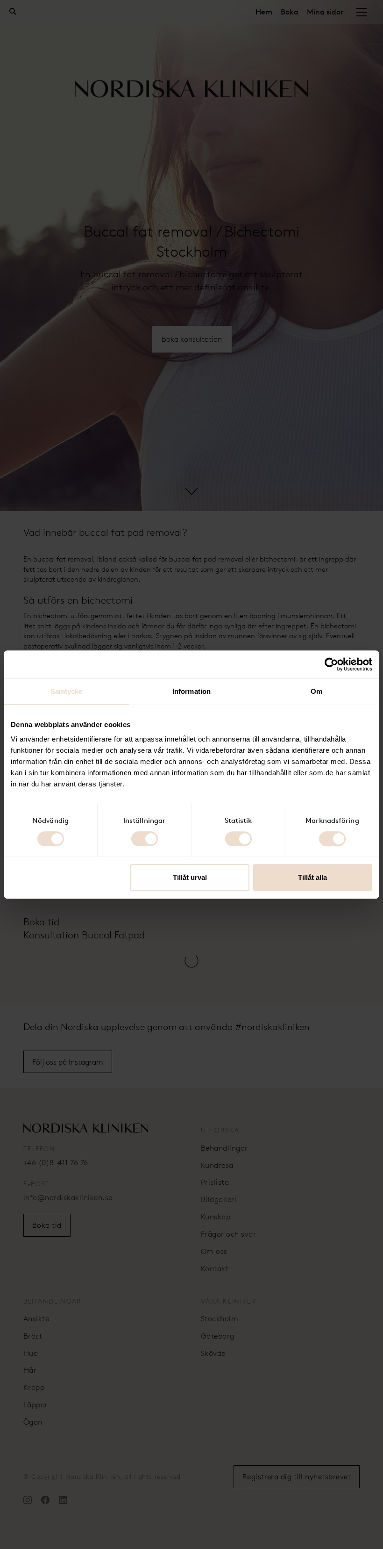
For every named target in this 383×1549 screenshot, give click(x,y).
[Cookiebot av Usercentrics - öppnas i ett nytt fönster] (331, 664)
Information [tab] (191, 691)
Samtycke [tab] (66, 691)
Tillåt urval (190, 877)
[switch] (144, 838)
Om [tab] (316, 691)
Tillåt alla (312, 877)
